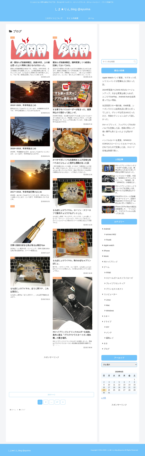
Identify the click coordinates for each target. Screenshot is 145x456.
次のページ (51, 394)
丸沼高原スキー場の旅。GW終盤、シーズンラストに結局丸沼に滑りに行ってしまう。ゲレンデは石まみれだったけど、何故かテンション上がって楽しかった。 (118, 112)
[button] (135, 61)
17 (57, 402)
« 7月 (103, 398)
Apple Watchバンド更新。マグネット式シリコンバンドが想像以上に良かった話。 (119, 81)
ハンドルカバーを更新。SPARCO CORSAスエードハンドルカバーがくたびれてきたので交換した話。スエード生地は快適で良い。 (119, 145)
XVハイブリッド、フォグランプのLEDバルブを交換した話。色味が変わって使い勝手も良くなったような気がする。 (118, 130)
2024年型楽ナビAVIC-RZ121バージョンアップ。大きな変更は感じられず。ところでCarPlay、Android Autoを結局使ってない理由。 (118, 95)
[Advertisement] (51, 374)
